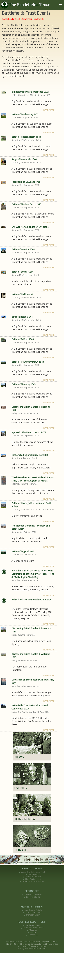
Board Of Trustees (33, 877)
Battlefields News (33, 925)
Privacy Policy (24, 949)
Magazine (33, 930)
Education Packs (33, 897)
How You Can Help (33, 879)
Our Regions (33, 874)
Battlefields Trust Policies (33, 881)
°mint (43, 949)
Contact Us (33, 935)
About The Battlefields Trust (33, 872)
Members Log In (33, 915)
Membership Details (33, 910)
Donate (33, 932)
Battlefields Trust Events (33, 928)
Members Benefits (33, 913)
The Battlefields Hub (33, 895)
